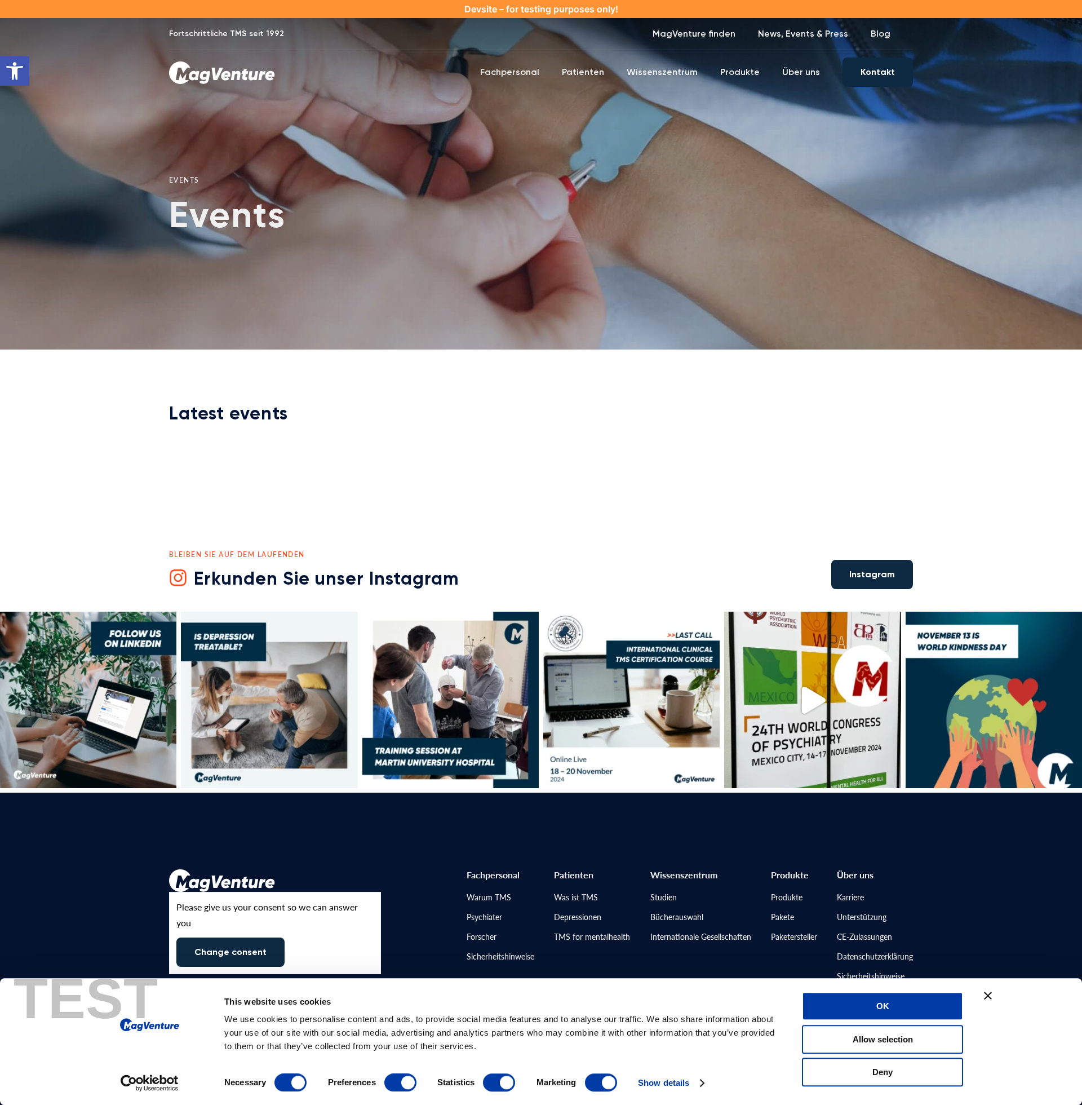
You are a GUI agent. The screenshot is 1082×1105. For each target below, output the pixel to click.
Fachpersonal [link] (509, 72)
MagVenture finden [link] (694, 33)
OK (882, 1006)
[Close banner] (988, 996)
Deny (882, 1072)
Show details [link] (663, 1083)
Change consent (230, 952)
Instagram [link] (872, 574)
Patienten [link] (583, 72)
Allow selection (883, 1039)
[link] (14, 71)
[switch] (400, 1082)
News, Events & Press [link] (803, 33)
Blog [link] (880, 33)
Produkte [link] (740, 72)
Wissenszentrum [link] (662, 72)
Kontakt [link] (878, 72)
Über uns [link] (801, 72)
